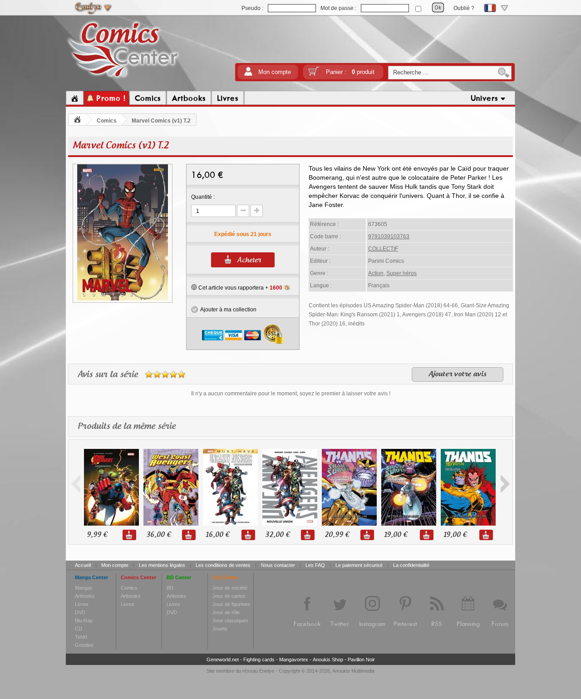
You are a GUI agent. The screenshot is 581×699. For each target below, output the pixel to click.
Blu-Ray (84, 620)
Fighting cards (259, 659)
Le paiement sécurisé (359, 565)
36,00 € (158, 535)
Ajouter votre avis (457, 374)
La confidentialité (411, 565)
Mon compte (274, 72)
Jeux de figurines (231, 604)
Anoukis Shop (328, 659)
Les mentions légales (162, 565)
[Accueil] (74, 98)
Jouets (219, 628)
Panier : (350, 72)
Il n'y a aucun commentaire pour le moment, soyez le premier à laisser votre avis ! (290, 393)
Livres (82, 604)
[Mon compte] (248, 74)
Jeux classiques (230, 620)
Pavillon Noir (361, 659)
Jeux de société (229, 588)
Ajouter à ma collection (227, 309)
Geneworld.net (223, 659)
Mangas (84, 588)
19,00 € (395, 535)
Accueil (83, 565)
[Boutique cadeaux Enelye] (194, 287)
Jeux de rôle (226, 612)
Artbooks (85, 596)
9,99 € (97, 535)
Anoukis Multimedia (353, 671)
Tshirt (81, 637)
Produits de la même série (127, 426)
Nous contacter (278, 565)
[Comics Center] (123, 78)
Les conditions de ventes (223, 565)
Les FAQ (315, 565)
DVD (80, 612)
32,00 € (277, 535)
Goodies (84, 645)
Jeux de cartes (229, 596)
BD (170, 588)
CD (78, 628)
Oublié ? (463, 8)
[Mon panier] (313, 74)
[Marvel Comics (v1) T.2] (122, 299)
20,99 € (337, 535)
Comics (107, 121)
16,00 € (217, 535)
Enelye (266, 671)
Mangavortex (293, 659)
